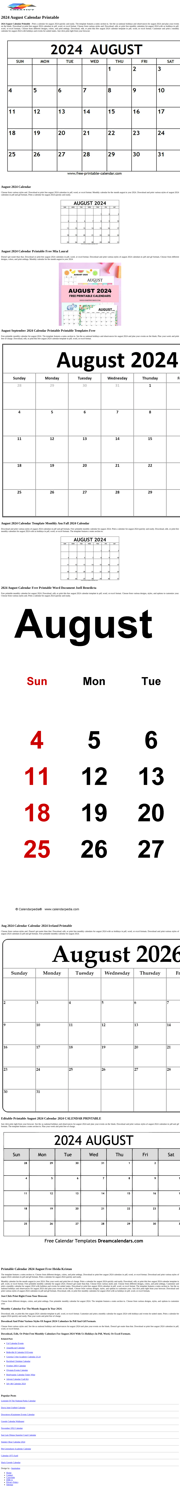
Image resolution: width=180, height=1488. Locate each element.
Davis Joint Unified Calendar (13, 1408)
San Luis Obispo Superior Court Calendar (18, 1435)
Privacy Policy (12, 1482)
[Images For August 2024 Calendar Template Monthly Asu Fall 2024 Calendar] (90, 430)
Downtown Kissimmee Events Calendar (18, 1414)
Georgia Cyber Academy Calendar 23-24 (23, 1357)
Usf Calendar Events (15, 1343)
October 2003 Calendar (16, 1366)
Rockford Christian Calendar (18, 1361)
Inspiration (15, 1468)
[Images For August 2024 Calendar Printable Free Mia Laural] (90, 222)
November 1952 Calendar (12, 1428)
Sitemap (9, 1485)
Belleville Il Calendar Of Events (19, 1352)
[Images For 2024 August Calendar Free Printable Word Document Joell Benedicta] (90, 559)
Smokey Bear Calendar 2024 (13, 1442)
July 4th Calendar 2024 (16, 1384)
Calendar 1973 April (9, 1456)
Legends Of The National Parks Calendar (18, 1401)
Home (8, 1473)
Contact (9, 1475)
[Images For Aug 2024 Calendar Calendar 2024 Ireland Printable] (90, 760)
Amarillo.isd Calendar (15, 1348)
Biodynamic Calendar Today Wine (20, 1375)
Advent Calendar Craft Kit (17, 1379)
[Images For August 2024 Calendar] (90, 108)
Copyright (10, 1477)
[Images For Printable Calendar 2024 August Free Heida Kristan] (90, 1197)
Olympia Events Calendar (17, 1370)
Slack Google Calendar (10, 1462)
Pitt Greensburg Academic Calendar (16, 1449)
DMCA (9, 1480)
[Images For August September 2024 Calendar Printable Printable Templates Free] (90, 294)
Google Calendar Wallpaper (12, 1421)
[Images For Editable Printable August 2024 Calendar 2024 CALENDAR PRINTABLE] (90, 1025)
